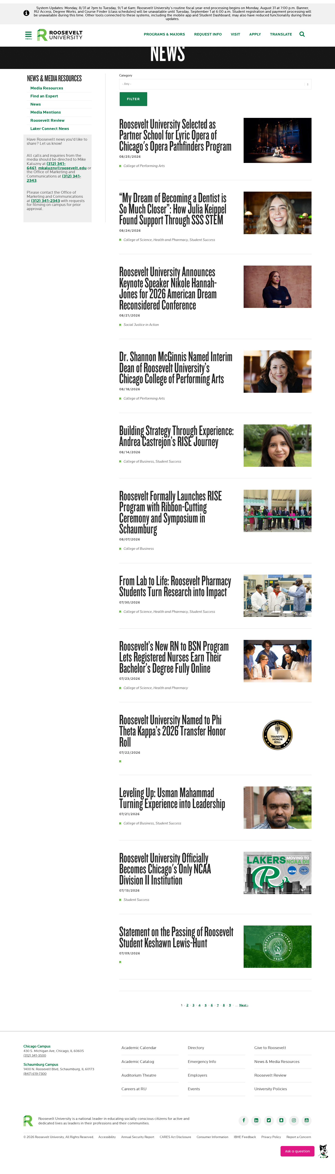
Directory (196, 1048)
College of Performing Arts (144, 166)
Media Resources (46, 88)
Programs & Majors (164, 34)
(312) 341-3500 (34, 1055)
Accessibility (107, 1137)
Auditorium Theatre (138, 1075)
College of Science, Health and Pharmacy (156, 240)
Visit (235, 34)
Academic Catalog (137, 1062)
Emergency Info (202, 1062)
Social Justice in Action (141, 325)
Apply (255, 34)
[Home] (60, 35)
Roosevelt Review (47, 120)
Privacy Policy (271, 1137)
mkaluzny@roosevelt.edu (62, 168)
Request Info (208, 34)
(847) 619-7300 (34, 1074)
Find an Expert (44, 96)
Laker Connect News (49, 128)
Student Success (202, 240)
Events (194, 1089)
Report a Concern (298, 1137)
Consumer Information (212, 1137)
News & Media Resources (276, 1062)
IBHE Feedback (245, 1137)
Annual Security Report (137, 1137)
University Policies (270, 1089)
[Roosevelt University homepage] (30, 1120)
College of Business (139, 461)
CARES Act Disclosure (175, 1137)
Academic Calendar (138, 1048)
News (35, 104)
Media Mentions (45, 112)
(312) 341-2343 (45, 200)
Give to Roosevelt (270, 1048)
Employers (197, 1075)
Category (125, 75)
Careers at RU (134, 1089)
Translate (281, 34)
